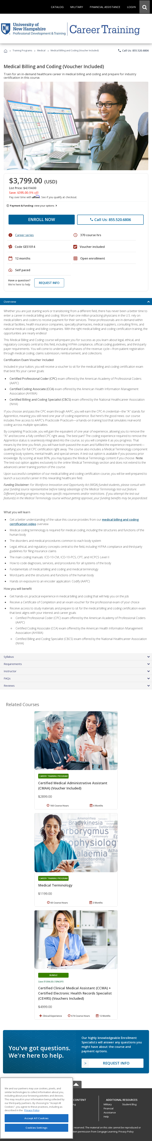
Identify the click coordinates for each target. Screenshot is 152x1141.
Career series (24, 235)
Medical (41, 50)
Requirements (13, 664)
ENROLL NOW (41, 219)
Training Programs (22, 50)
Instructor (10, 671)
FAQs (7, 678)
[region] (36, 1108)
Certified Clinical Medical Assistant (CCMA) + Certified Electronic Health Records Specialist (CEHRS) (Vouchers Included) (75, 993)
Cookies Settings (36, 1127)
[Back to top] (76, 1099)
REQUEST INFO (49, 283)
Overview (10, 301)
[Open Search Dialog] (144, 6)
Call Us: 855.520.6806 (133, 50)
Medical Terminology (55, 885)
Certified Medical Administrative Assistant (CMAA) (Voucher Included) (72, 785)
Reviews (9, 685)
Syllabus (9, 656)
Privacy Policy (126, 1131)
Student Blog (129, 1104)
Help (106, 1116)
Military (108, 1104)
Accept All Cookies (36, 1118)
